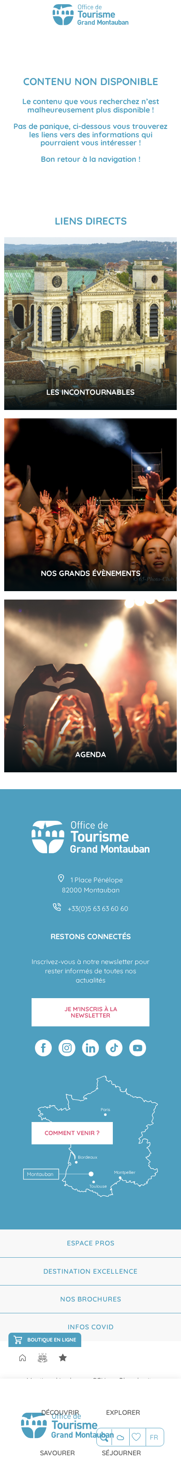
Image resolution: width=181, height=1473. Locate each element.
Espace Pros (90, 1243)
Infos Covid (91, 1327)
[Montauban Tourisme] (90, 16)
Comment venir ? (72, 1133)
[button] (104, 1437)
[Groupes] (42, 1357)
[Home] (22, 1358)
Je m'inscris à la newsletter (90, 1012)
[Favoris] (137, 1437)
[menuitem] (60, 1405)
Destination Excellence (90, 1271)
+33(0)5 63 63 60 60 (98, 908)
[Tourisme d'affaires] (62, 1357)
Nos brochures (90, 1299)
